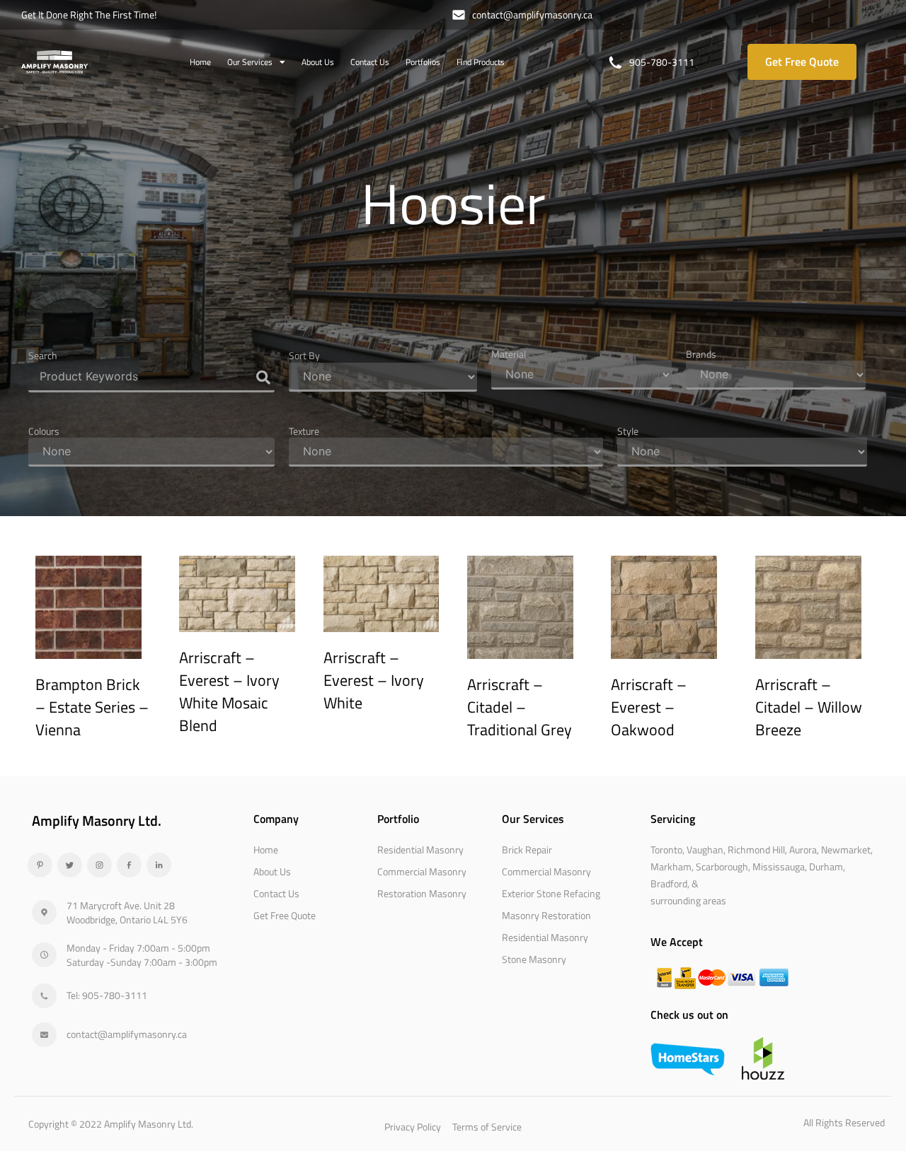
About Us (318, 62)
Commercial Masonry (421, 871)
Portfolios (423, 62)
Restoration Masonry (421, 893)
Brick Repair (527, 849)
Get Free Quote (284, 915)
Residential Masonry (420, 849)
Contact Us (369, 62)
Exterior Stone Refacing (551, 893)
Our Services (250, 62)
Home (200, 62)
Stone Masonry (534, 959)
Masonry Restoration (546, 915)
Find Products (481, 62)
